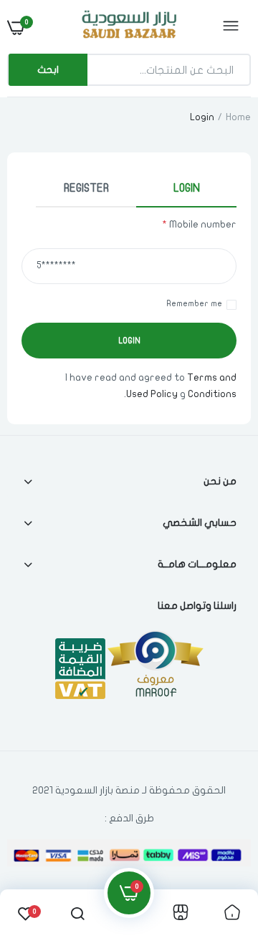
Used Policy (152, 394)
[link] (39, 848)
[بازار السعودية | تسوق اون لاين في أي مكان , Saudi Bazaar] (127, 27)
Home (238, 117)
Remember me (194, 303)
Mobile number (199, 224)
